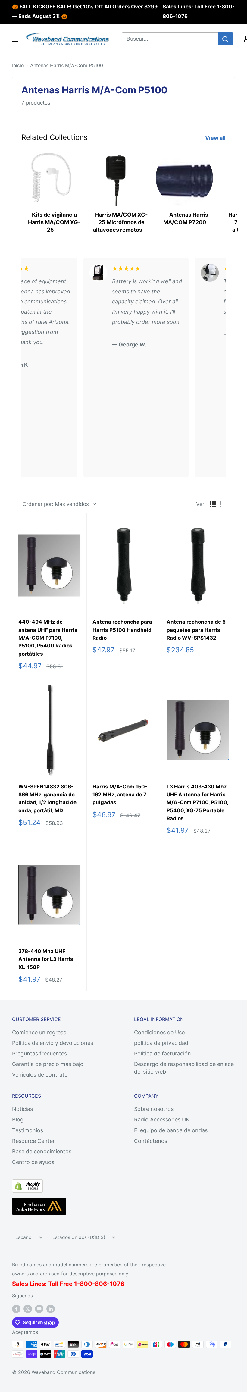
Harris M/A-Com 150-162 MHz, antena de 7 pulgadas (119, 795)
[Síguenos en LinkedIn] (50, 1308)
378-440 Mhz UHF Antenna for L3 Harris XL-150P (45, 959)
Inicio (18, 65)
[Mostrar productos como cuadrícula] (213, 504)
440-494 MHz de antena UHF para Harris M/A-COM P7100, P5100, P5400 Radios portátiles (47, 638)
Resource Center (33, 1141)
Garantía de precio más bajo (47, 1064)
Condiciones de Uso (159, 1032)
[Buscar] (225, 38)
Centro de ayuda (33, 1162)
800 (86, 1283)
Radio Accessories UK (161, 1119)
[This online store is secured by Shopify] (27, 1184)
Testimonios (27, 1130)
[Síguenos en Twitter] (27, 1308)
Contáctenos (150, 1141)
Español (24, 1237)
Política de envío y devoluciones (52, 1043)
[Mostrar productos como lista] (223, 504)
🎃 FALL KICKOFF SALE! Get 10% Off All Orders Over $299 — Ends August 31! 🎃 (85, 11)
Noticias (22, 1109)
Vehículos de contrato (40, 1074)
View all (216, 138)
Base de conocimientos (41, 1151)
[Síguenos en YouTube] (39, 1308)
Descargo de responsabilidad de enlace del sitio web (184, 1068)
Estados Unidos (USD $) (78, 1237)
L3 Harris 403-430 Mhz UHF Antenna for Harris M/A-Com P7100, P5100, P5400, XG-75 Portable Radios (197, 802)
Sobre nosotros (154, 1109)
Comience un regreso (39, 1032)
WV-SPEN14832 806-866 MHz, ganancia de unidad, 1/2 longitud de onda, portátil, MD (47, 799)
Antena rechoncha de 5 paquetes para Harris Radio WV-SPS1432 (196, 630)
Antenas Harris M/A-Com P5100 (66, 65)
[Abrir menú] (15, 39)
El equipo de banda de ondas (171, 1130)
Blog (17, 1119)
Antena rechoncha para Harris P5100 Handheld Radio (122, 630)
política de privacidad (161, 1043)
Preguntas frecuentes (39, 1053)
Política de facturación (162, 1053)
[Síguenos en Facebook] (16, 1308)
